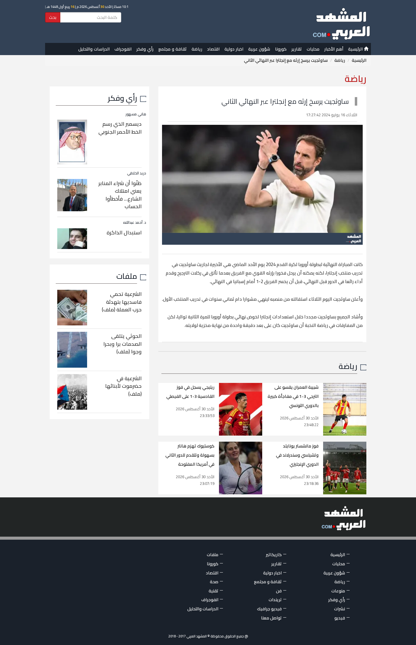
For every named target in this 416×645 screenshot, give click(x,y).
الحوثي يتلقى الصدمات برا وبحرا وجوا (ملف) (122, 343)
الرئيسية (356, 49)
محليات (313, 49)
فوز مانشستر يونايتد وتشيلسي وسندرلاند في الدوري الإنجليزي (297, 455)
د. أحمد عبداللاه (134, 222)
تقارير (296, 49)
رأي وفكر (144, 49)
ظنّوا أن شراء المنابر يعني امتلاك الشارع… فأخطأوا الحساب (120, 195)
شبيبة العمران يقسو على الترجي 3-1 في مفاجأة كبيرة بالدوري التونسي (293, 396)
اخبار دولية (233, 49)
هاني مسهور (135, 113)
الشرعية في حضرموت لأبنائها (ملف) (123, 386)
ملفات (126, 276)
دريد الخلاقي (136, 173)
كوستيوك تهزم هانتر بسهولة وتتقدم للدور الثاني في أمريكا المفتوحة (189, 455)
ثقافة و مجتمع (172, 49)
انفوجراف (123, 49)
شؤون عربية (259, 49)
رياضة (197, 49)
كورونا (281, 49)
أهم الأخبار (333, 49)
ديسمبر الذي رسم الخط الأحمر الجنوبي (120, 128)
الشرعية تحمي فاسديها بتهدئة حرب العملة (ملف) (122, 301)
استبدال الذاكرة (124, 232)
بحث (52, 17)
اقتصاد (213, 49)
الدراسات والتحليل (94, 49)
